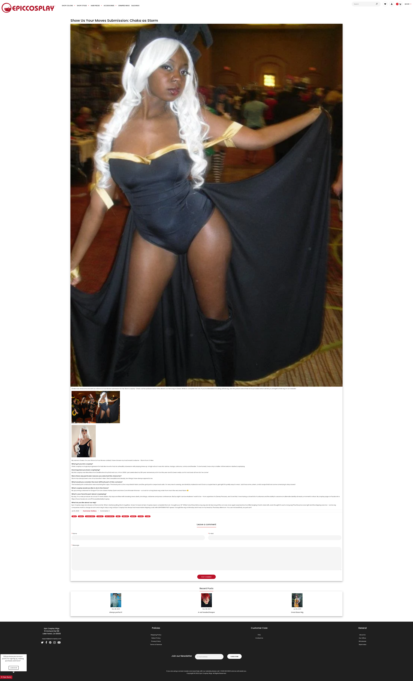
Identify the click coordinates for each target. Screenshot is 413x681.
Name (75, 533)
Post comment (206, 577)
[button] (16, 677)
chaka (81, 516)
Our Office (362, 638)
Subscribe (234, 657)
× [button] (25, 653)
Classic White (90, 516)
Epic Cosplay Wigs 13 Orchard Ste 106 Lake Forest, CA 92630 (52, 631)
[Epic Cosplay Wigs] (28, 12)
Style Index (362, 644)
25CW (74, 516)
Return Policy (156, 638)
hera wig (125, 516)
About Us (362, 635)
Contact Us (259, 638)
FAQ (259, 635)
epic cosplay (109, 516)
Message (76, 545)
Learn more (13, 668)
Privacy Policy (156, 641)
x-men (147, 516)
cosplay (99, 516)
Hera (118, 516)
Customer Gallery (89, 511)
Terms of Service (156, 644)
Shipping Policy (156, 635)
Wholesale (362, 641)
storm (141, 516)
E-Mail (211, 533)
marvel (133, 516)
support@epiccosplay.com (51, 639)
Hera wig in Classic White (177, 389)
